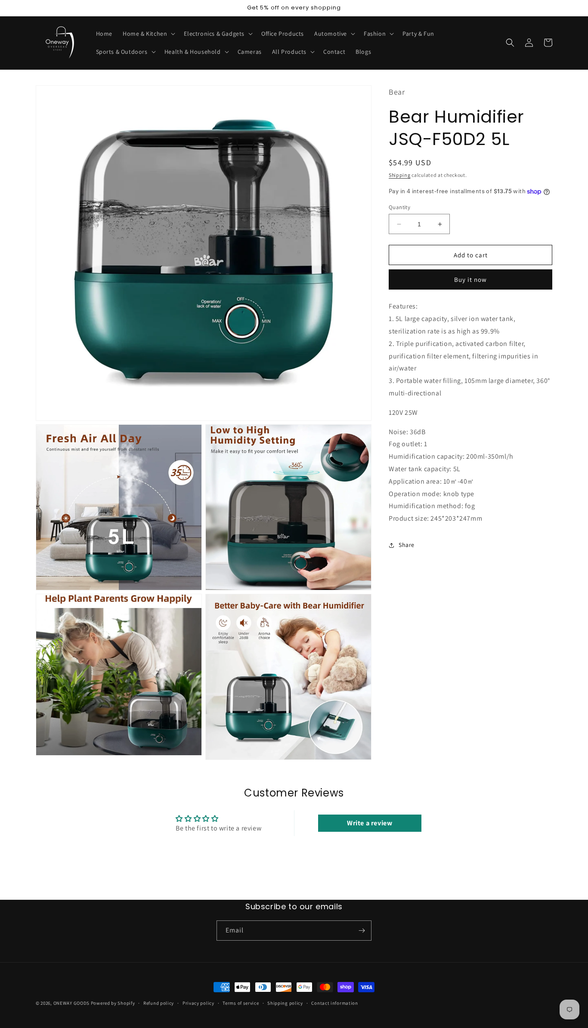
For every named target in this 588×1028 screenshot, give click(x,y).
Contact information (334, 1003)
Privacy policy (198, 1003)
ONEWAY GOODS (71, 1003)
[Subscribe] (361, 930)
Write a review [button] (369, 822)
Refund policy (158, 1003)
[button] (148, 34)
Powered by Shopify (113, 1003)
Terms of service (241, 1003)
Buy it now (470, 279)
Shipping (400, 175)
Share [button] (407, 545)
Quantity (399, 207)
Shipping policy (285, 1003)
